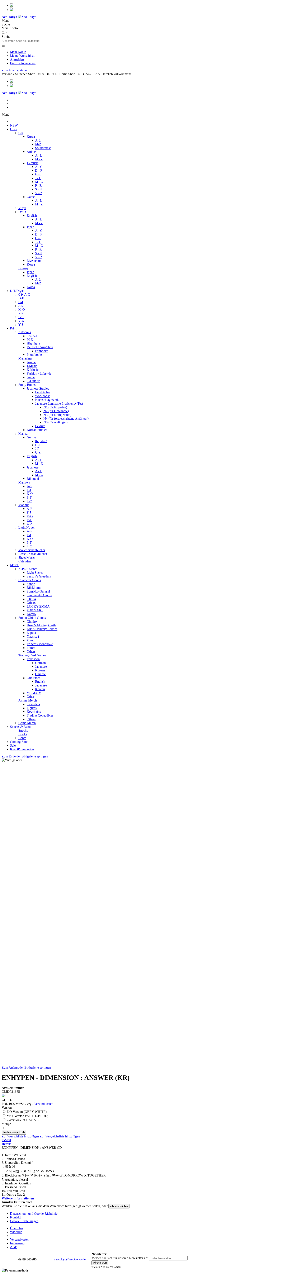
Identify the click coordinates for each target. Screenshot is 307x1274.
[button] (21, 1136)
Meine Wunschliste (22, 55)
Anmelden (17, 59)
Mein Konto (18, 52)
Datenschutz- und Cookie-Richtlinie (33, 1213)
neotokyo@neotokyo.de (70, 1259)
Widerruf (16, 1232)
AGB (13, 1247)
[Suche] (3, 46)
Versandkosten (43, 1104)
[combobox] (21, 41)
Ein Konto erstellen (23, 63)
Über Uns (16, 1228)
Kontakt (15, 1217)
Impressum (17, 1243)
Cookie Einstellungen (24, 1221)
